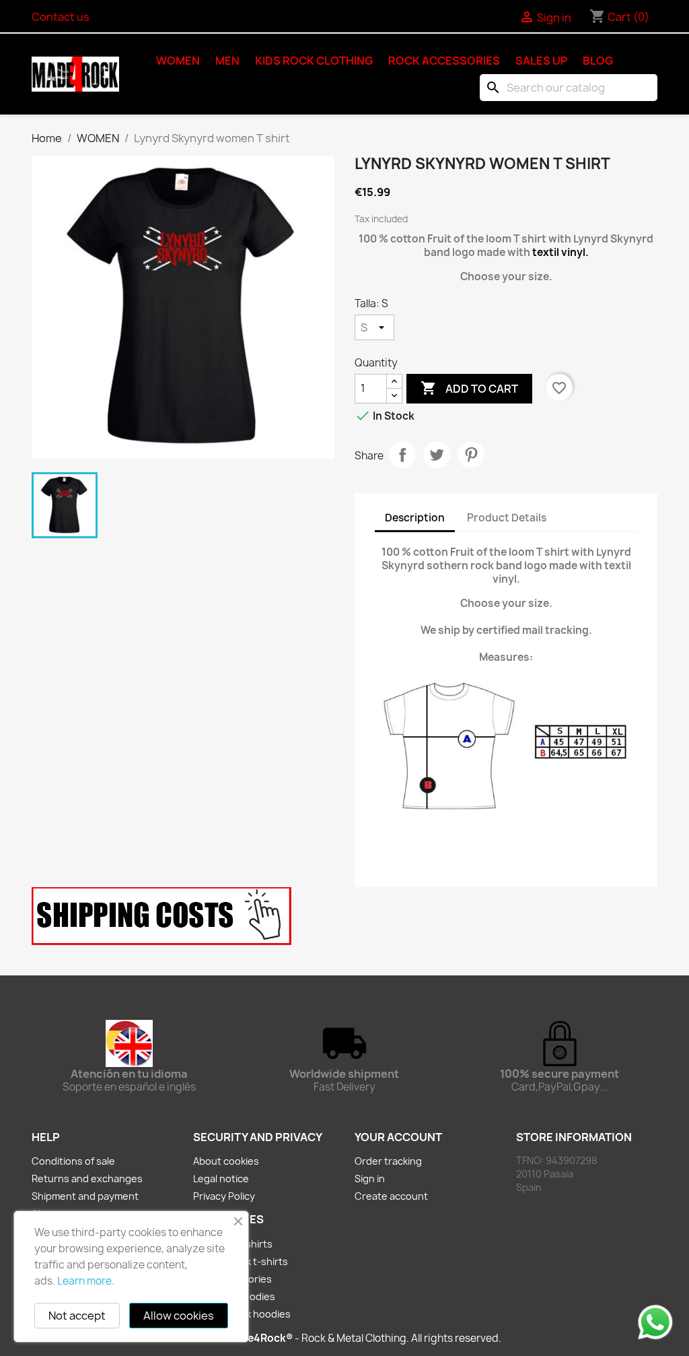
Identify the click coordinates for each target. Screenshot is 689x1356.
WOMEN (178, 60)
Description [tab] (415, 518)
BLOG (598, 60)
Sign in (370, 1178)
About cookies (226, 1161)
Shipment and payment (85, 1196)
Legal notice (221, 1178)
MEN (227, 60)
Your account (398, 1137)
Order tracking (388, 1161)
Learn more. (85, 1281)
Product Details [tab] (506, 518)
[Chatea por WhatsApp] (655, 1321)
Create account (391, 1196)
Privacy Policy (224, 1196)
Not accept (77, 1315)
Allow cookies (178, 1315)
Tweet (436, 454)
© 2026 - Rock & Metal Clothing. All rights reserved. (344, 1338)
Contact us (60, 16)
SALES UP (541, 60)
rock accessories (444, 60)
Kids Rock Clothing (314, 60)
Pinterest (471, 454)
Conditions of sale (73, 1161)
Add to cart (469, 388)
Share (402, 454)
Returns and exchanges (87, 1178)
